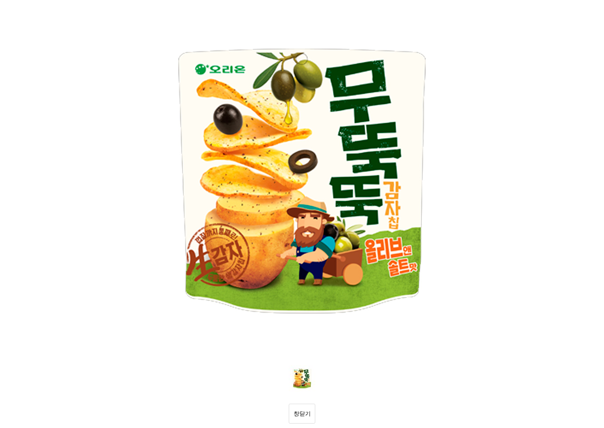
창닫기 (302, 413)
